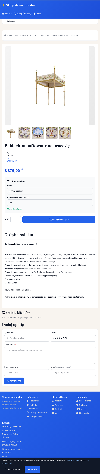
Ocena (53, 332)
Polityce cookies (72, 460)
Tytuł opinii (9, 332)
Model (9, 185)
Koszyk (82, 409)
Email (61, 367)
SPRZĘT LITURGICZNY (28, 35)
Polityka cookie (36, 416)
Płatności (58, 405)
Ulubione (83, 405)
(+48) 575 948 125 (9, 444)
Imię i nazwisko (11, 367)
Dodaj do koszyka (60, 219)
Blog (56, 413)
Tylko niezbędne (12, 469)
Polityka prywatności (32, 407)
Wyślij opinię (15, 380)
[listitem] (11, 132)
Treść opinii (10, 344)
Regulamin (34, 400)
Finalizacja (84, 413)
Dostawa (58, 400)
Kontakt (58, 409)
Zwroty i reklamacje (38, 412)
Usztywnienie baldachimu (18, 197)
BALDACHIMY (45, 35)
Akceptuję (32, 469)
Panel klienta (85, 400)
